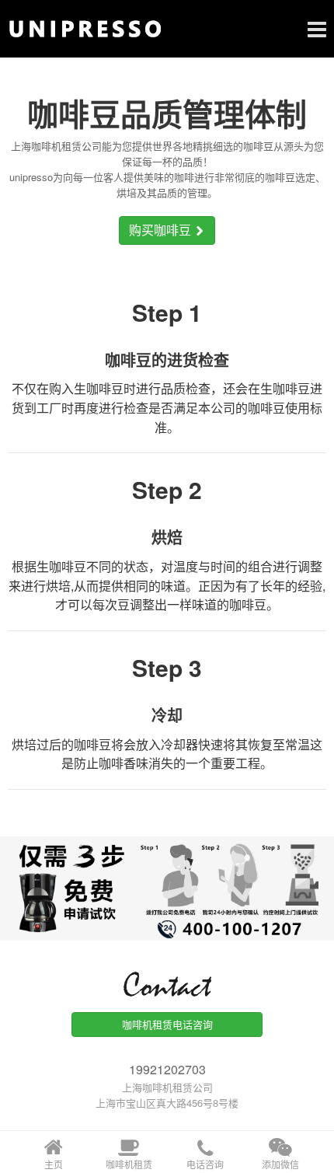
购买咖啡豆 (161, 230)
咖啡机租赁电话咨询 (167, 1024)
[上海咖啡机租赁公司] (167, 29)
